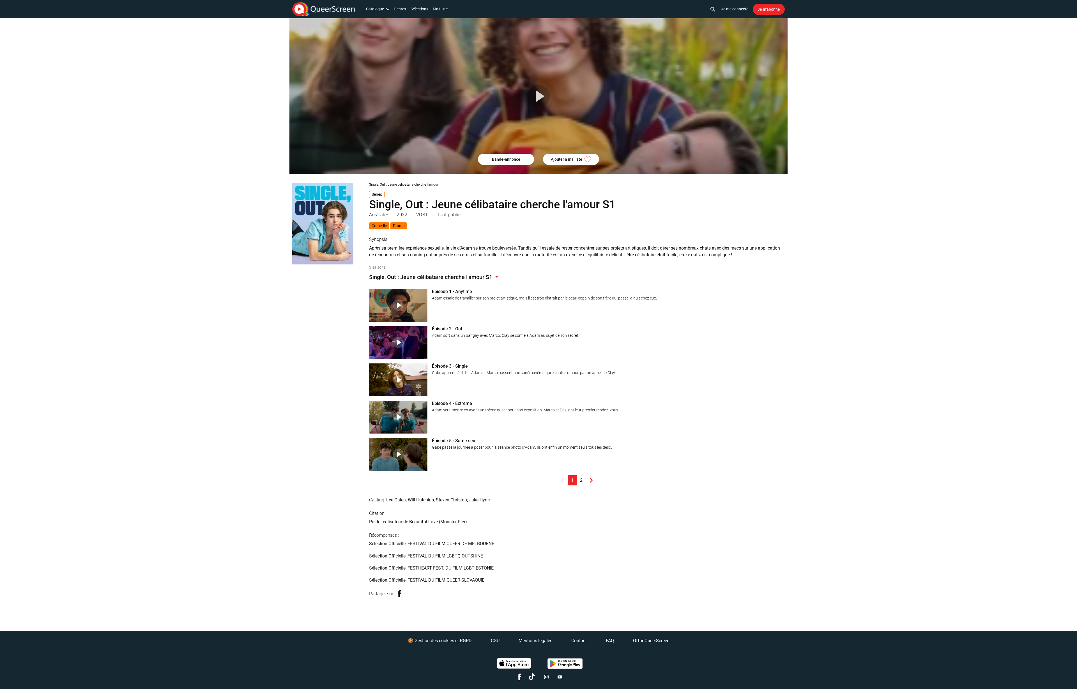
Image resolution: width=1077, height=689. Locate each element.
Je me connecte (734, 9)
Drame (398, 225)
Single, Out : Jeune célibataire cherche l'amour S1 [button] (431, 277)
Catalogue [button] (375, 9)
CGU (495, 640)
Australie (378, 214)
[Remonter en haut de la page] (1051, 674)
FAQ (610, 640)
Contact (579, 640)
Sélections (419, 9)
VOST (422, 214)
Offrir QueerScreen (651, 640)
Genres (400, 9)
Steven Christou (451, 500)
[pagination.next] (591, 480)
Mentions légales (535, 640)
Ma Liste (440, 9)
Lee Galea (396, 500)
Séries (377, 194)
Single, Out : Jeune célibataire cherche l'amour (403, 184)
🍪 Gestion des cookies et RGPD (440, 640)
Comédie (379, 225)
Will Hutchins (421, 500)
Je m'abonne (769, 9)
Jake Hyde (479, 500)
